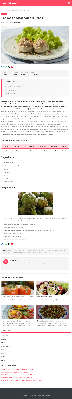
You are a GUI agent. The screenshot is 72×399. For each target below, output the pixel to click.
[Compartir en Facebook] (2, 67)
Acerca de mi (25, 395)
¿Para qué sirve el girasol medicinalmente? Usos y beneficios (18, 369)
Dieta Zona (4, 350)
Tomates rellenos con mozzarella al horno (18, 297)
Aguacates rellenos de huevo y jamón (16, 321)
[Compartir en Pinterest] (12, 67)
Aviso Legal (34, 395)
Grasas (3, 360)
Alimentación (5, 335)
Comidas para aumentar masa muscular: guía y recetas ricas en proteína (21, 380)
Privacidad (41, 395)
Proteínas (4, 357)
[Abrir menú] (69, 3)
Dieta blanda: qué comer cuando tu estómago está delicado (18, 375)
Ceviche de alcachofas (45, 297)
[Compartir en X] (9, 67)
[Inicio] (9, 3)
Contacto (47, 395)
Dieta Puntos (5, 353)
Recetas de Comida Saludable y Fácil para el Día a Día (16, 377)
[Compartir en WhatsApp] (6, 67)
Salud (3, 343)
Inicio (3, 10)
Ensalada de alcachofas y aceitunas (50, 321)
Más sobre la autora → (15, 267)
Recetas (8, 10)
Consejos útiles (5, 346)
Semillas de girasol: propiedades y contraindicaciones (16, 372)
